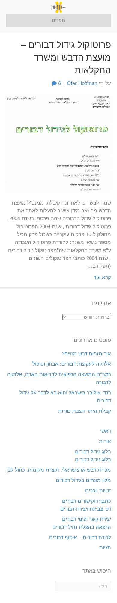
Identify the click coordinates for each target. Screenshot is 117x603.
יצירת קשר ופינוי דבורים (86, 519)
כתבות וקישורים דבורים (86, 501)
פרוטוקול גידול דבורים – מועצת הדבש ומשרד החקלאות (66, 57)
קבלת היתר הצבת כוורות (84, 411)
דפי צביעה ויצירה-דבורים (85, 509)
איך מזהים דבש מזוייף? (86, 354)
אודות (105, 441)
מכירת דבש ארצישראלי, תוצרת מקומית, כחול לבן (59, 470)
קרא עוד (102, 277)
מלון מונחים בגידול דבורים (83, 480)
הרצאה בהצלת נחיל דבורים (81, 527)
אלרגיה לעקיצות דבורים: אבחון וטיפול (71, 364)
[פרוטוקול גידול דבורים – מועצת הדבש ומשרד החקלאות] (58, 143)
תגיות (105, 548)
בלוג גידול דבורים (93, 452)
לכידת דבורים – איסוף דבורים (80, 537)
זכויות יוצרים (98, 490)
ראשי (105, 431)
